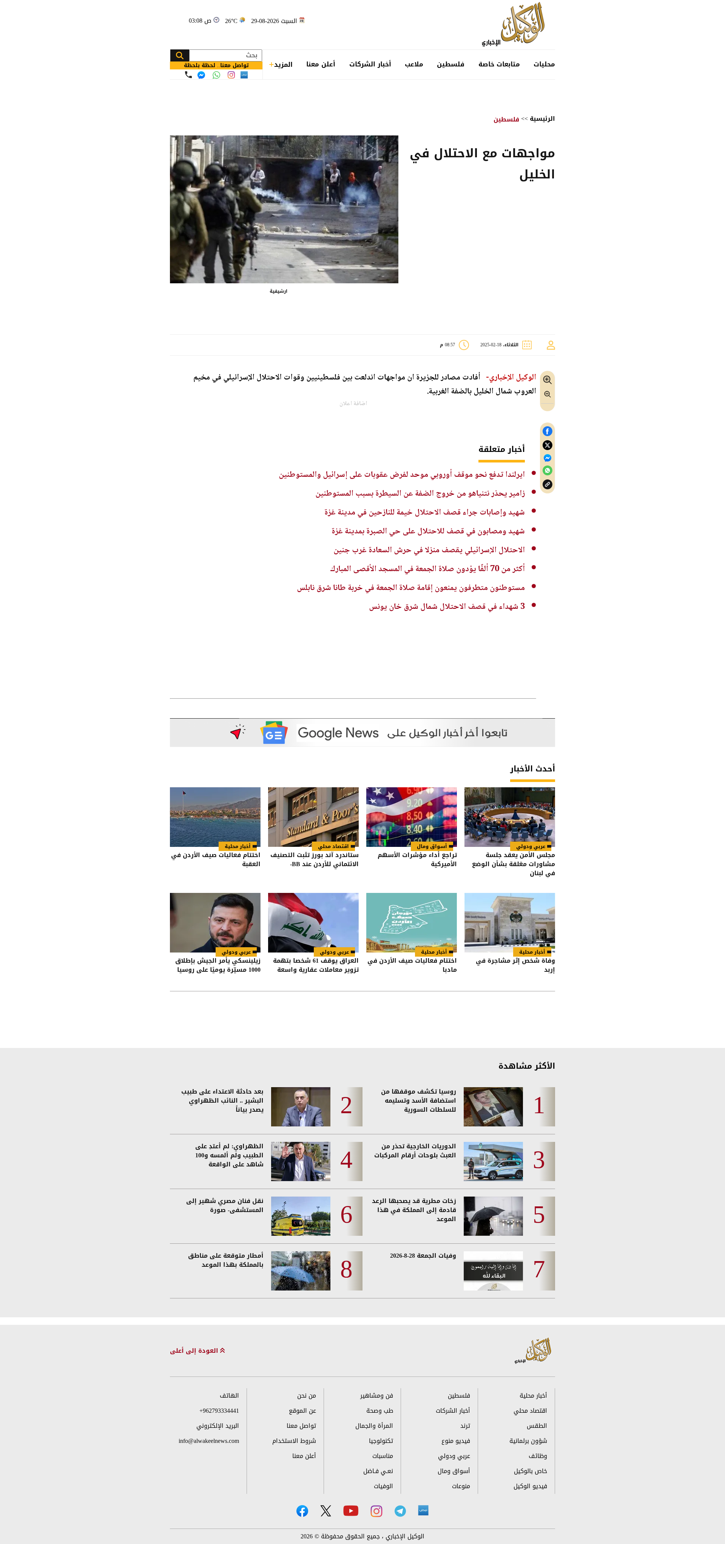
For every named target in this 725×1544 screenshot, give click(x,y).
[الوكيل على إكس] (325, 1510)
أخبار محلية (238, 846)
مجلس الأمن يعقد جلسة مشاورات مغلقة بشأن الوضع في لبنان (513, 864)
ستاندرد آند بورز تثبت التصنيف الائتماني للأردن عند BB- (314, 860)
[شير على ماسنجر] (547, 458)
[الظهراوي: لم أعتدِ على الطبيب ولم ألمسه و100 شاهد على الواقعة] (300, 1161)
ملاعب (414, 64)
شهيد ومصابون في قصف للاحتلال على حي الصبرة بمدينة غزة (428, 531)
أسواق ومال (432, 846)
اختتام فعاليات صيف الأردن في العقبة (216, 860)
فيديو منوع (455, 1441)
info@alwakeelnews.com (209, 1441)
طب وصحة (379, 1410)
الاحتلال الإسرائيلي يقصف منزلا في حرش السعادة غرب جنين (429, 550)
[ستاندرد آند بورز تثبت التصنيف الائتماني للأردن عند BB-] (313, 817)
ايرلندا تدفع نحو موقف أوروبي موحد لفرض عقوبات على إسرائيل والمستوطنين (402, 475)
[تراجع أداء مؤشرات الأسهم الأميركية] (411, 817)
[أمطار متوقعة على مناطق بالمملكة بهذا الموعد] (300, 1271)
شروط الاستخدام (294, 1441)
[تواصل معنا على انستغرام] (231, 74)
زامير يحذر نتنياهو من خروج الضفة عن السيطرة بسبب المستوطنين (420, 494)
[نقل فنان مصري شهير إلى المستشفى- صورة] (300, 1216)
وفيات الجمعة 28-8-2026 (423, 1255)
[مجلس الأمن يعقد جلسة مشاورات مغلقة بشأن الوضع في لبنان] (509, 817)
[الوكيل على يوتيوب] (350, 1510)
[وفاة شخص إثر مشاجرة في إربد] (509, 923)
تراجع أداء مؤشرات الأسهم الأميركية (417, 860)
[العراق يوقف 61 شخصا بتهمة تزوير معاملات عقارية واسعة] (313, 923)
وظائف (538, 1456)
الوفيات (383, 1486)
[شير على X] (547, 445)
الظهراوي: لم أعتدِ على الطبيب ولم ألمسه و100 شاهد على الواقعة (229, 1155)
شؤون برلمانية (528, 1441)
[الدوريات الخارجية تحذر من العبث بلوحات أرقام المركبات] (493, 1161)
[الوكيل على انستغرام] (376, 1511)
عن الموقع (302, 1410)
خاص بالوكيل (530, 1471)
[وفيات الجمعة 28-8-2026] (493, 1271)
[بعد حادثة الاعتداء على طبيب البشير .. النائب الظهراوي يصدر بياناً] (300, 1106)
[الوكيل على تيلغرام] (400, 1511)
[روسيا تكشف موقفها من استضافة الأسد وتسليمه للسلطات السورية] (493, 1106)
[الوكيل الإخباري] (515, 24)
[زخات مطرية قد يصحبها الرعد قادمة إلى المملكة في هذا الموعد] (493, 1216)
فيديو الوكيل (530, 1486)
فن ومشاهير (376, 1395)
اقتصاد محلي (333, 846)
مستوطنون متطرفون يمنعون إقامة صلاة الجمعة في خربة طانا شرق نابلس (411, 588)
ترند (465, 1426)
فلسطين (450, 64)
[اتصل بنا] (188, 74)
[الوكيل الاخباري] (533, 1351)
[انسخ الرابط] (547, 484)
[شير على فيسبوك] (547, 431)
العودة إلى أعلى (195, 1351)
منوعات (461, 1486)
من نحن (306, 1395)
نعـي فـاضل (378, 1471)
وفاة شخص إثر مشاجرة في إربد (515, 966)
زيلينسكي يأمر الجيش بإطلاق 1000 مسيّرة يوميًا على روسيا (218, 966)
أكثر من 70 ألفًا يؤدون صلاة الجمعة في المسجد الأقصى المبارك (427, 569)
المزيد (283, 64)
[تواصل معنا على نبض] (244, 74)
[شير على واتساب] (547, 471)
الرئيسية (542, 118)
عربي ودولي (530, 846)
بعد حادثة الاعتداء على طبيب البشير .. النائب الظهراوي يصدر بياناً (222, 1100)
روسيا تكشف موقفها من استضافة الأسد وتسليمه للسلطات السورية (418, 1100)
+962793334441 (219, 1410)
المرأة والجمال (374, 1426)
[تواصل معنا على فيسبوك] (201, 75)
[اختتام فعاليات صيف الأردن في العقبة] (215, 817)
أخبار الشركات (370, 64)
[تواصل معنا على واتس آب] (216, 75)
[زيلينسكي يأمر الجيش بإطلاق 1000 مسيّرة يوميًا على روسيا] (215, 923)
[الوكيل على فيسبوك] (302, 1511)
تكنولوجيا (381, 1441)
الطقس (537, 1426)
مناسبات (382, 1456)
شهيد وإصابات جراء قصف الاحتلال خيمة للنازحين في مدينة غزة (424, 512)
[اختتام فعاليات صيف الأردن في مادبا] (411, 923)
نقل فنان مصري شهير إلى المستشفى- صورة (225, 1206)
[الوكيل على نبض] (423, 1510)
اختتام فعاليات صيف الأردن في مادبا (412, 966)
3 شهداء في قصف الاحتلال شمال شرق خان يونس (447, 607)
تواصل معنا (301, 1426)
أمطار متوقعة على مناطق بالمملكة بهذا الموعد (226, 1260)
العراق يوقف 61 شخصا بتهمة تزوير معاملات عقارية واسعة (316, 966)
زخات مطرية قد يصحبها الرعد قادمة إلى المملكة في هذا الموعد (414, 1210)
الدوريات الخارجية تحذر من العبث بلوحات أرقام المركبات (415, 1151)
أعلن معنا (320, 64)
